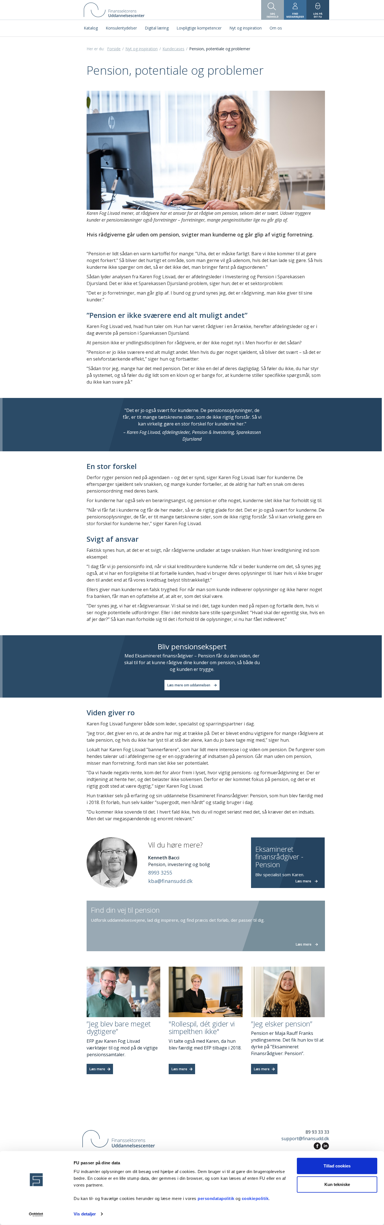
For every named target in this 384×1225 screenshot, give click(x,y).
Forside (114, 48)
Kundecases (173, 48)
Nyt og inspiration (141, 48)
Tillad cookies (337, 1165)
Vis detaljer (85, 1214)
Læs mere (97, 1069)
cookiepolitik (255, 1198)
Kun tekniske (337, 1184)
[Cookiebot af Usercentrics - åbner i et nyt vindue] (36, 1214)
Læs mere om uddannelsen (189, 685)
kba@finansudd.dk (170, 881)
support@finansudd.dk (305, 1138)
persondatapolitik (217, 1198)
